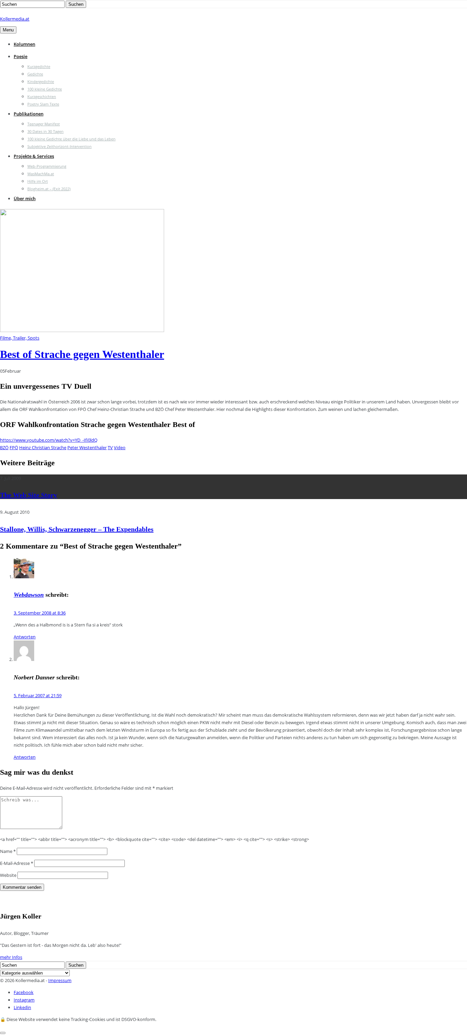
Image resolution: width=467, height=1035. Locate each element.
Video (119, 447)
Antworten (25, 637)
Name (8, 851)
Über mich (25, 198)
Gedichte (35, 74)
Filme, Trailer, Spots (19, 338)
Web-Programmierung (46, 166)
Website (8, 875)
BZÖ (4, 447)
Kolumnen (24, 44)
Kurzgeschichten (41, 96)
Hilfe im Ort (37, 181)
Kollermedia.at (14, 19)
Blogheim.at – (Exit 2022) (48, 188)
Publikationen (28, 114)
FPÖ (14, 447)
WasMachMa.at (40, 173)
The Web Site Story (28, 495)
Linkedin (22, 1007)
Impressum (59, 980)
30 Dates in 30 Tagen (45, 131)
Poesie (20, 56)
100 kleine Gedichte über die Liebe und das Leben (71, 138)
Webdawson (29, 594)
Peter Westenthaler (87, 447)
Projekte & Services (34, 156)
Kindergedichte (40, 81)
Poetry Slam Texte (43, 104)
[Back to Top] (2, 1033)
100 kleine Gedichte (44, 89)
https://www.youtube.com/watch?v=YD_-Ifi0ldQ (48, 440)
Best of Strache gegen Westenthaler (82, 354)
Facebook (24, 992)
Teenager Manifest (43, 123)
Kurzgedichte (38, 66)
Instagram (24, 1000)
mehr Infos (11, 957)
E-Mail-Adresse (16, 863)
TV (110, 447)
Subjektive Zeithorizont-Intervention (59, 146)
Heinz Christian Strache (42, 447)
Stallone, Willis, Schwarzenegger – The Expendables (77, 529)
